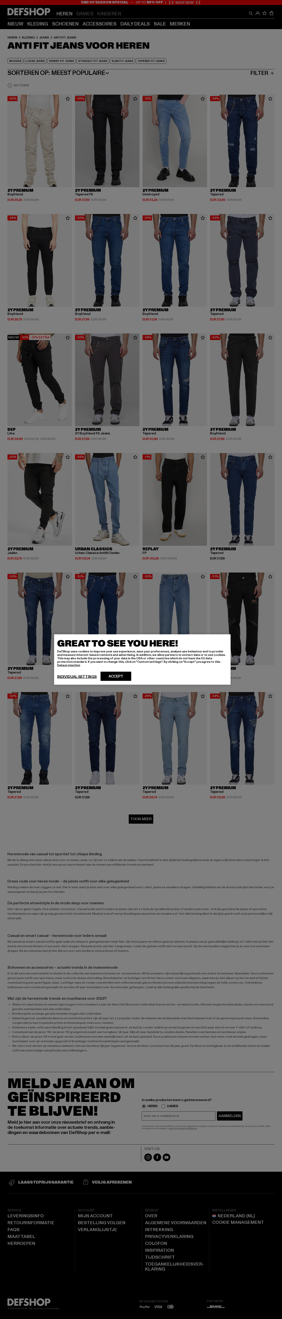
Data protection (68, 665)
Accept (116, 676)
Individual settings (77, 676)
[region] (142, 659)
